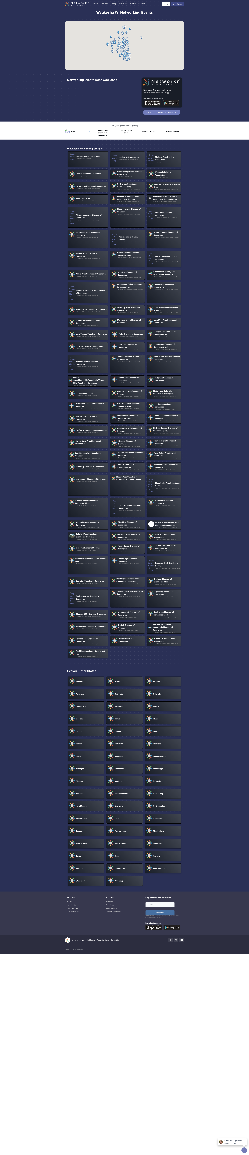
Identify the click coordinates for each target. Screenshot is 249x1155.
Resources (122, 4)
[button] (112, 45)
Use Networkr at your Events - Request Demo (161, 112)
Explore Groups (73, 912)
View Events (177, 4)
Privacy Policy (111, 908)
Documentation (72, 908)
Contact (133, 4)
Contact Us (115, 940)
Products (103, 4)
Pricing (113, 4)
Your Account (111, 905)
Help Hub (109, 901)
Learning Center (73, 905)
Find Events (91, 940)
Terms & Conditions (113, 912)
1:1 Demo (141, 4)
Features (95, 4)
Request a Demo (103, 940)
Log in (166, 4)
